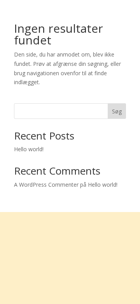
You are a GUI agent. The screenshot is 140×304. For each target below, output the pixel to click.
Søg (117, 111)
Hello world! (29, 149)
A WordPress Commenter (46, 184)
